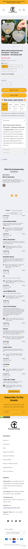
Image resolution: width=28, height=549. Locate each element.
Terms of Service (8, 471)
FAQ (4, 448)
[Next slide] (16, 195)
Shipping (3, 60)
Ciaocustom (11, 544)
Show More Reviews (14, 391)
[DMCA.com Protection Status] (5, 417)
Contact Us (6, 444)
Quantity (3, 80)
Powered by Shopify (19, 544)
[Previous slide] (12, 195)
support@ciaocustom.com (11, 507)
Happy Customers (8, 452)
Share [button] (5, 159)
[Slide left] (10, 46)
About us (6, 440)
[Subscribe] (23, 412)
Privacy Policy (7, 459)
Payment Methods (8, 456)
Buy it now (14, 95)
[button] (4, 10)
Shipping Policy (7, 467)
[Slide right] (17, 46)
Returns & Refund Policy (10, 463)
